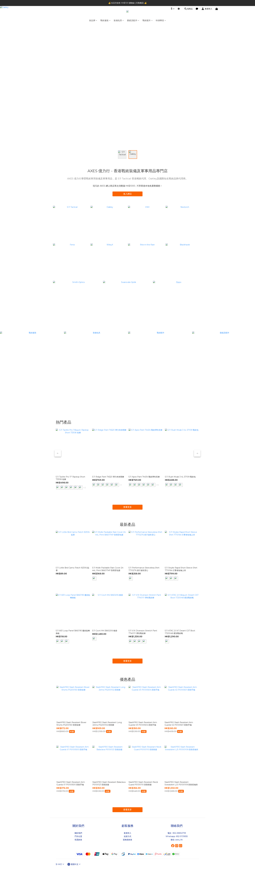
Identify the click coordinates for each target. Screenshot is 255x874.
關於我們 (78, 833)
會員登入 (127, 833)
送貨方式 (127, 836)
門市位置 (78, 836)
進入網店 (127, 194)
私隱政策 (78, 839)
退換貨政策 (127, 839)
